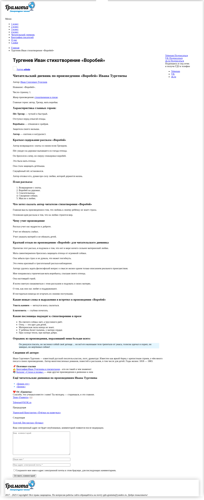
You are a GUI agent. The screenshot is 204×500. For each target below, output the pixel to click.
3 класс (15, 29)
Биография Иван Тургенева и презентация (38, 369)
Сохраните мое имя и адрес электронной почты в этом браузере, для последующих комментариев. (66, 470)
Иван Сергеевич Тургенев (33, 82)
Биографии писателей (22, 37)
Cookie (14, 42)
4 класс (15, 32)
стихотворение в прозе (46, 97)
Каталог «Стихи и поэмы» (30, 372)
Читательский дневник (23, 34)
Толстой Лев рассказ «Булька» (28, 422)
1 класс (15, 24)
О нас (14, 40)
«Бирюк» (21, 386)
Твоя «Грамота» (21, 397)
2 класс (15, 26)
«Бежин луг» (23, 384)
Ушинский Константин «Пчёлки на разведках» (37, 412)
